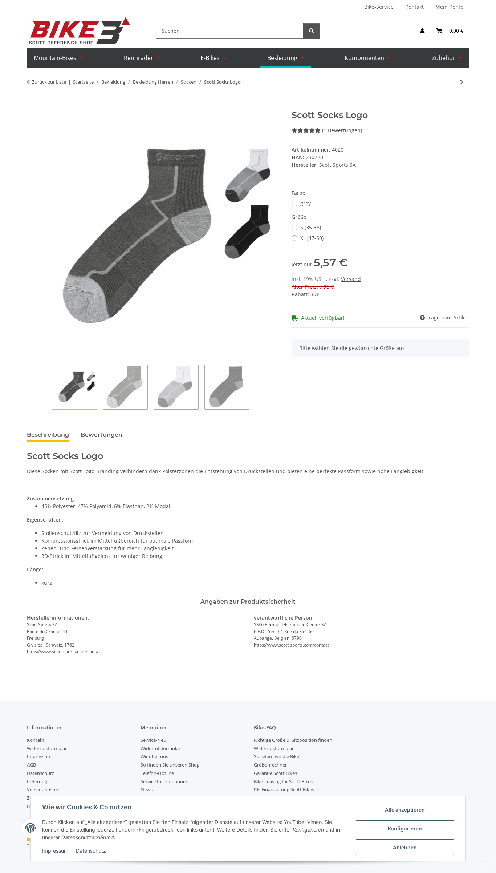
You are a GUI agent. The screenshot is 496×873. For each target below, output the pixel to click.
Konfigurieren (405, 828)
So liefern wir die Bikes (277, 756)
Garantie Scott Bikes (275, 773)
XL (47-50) (312, 237)
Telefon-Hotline (157, 773)
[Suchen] (311, 31)
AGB (31, 764)
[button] (422, 30)
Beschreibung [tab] (48, 434)
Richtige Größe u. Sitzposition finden (293, 740)
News (147, 789)
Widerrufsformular (47, 748)
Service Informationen (164, 781)
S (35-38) (310, 227)
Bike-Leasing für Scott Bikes (283, 781)
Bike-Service (379, 6)
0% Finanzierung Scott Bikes (284, 789)
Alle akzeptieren (405, 809)
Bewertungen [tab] (101, 434)
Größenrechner (270, 764)
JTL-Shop (481, 864)
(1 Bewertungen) (342, 130)
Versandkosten (43, 789)
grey (305, 203)
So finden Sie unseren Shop (170, 764)
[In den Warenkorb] (32, 106)
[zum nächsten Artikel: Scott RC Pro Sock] (461, 82)
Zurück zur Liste (49, 82)
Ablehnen (405, 847)
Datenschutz (91, 851)
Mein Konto (449, 6)
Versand (351, 278)
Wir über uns (154, 756)
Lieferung (37, 781)
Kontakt (414, 6)
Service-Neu (153, 740)
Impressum (55, 851)
